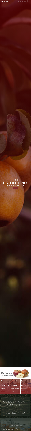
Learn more (3, 390)
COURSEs (18, 1)
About (12, 1)
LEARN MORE (13, 391)
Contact (29, 1)
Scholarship (21, 1)
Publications (25, 1)
